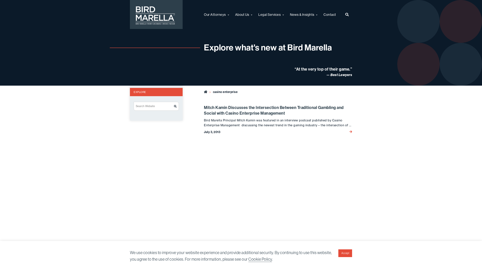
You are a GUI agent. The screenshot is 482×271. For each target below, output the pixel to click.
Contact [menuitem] (329, 14)
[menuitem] (347, 14)
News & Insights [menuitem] (302, 14)
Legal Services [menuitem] (269, 14)
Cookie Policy (260, 259)
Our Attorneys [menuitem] (215, 14)
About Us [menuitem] (242, 14)
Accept (345, 253)
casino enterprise (225, 92)
